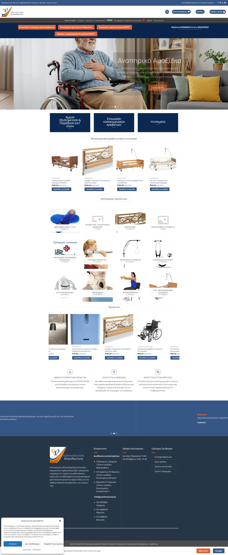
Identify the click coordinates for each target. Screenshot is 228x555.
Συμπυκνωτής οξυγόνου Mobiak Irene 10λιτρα (165, 350)
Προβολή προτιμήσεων (52, 544)
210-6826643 (102, 509)
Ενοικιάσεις (100, 20)
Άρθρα (149, 20)
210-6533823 (102, 502)
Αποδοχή (13, 544)
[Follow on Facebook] (218, 3)
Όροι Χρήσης (160, 461)
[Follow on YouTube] (225, 3)
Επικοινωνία (159, 20)
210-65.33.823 (83, 381)
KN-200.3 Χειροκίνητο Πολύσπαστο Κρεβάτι (159, 181)
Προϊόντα (90, 20)
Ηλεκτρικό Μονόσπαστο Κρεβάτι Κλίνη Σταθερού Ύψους (133, 350)
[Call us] (222, 3)
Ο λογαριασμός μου (163, 457)
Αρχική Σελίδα (70, 20)
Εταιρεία (80, 20)
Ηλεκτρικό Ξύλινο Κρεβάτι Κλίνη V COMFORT (130, 181)
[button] (60, 521)
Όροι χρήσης (27, 549)
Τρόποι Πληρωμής (162, 471)
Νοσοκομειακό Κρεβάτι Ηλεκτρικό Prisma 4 (61, 181)
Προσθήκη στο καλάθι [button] (61, 189)
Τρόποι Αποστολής (163, 466)
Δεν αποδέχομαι (32, 544)
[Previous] (7, 74)
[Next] (220, 74)
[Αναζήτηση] (167, 12)
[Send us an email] (220, 3)
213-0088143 (101, 517)
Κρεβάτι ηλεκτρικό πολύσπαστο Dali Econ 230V (97, 181)
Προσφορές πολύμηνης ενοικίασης (128, 20)
